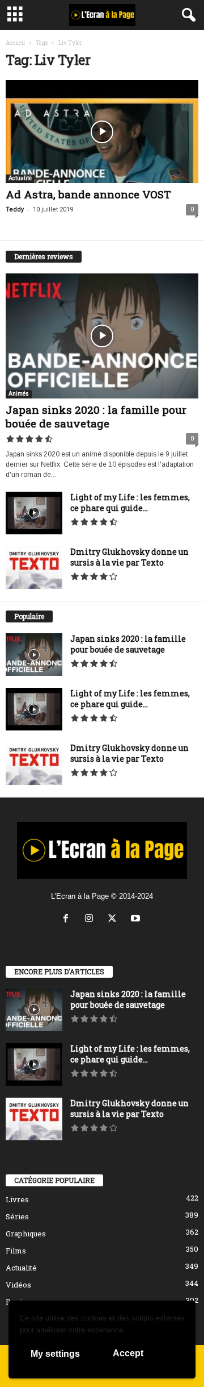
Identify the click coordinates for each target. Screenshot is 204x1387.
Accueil (15, 43)
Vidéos (18, 1285)
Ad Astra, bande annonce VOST (88, 194)
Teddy (15, 209)
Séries (17, 1216)
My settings (55, 1354)
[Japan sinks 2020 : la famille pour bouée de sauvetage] (102, 335)
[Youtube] (136, 919)
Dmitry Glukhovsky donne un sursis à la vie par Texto (129, 557)
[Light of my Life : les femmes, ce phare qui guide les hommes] (34, 513)
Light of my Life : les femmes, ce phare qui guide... (130, 502)
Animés (18, 394)
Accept (128, 1353)
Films (16, 1250)
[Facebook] (68, 919)
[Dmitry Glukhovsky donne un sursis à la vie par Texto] (34, 567)
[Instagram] (91, 919)
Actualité (20, 178)
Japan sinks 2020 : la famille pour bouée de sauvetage (96, 416)
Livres (17, 1199)
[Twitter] (114, 919)
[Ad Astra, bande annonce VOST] (102, 131)
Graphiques (26, 1233)
